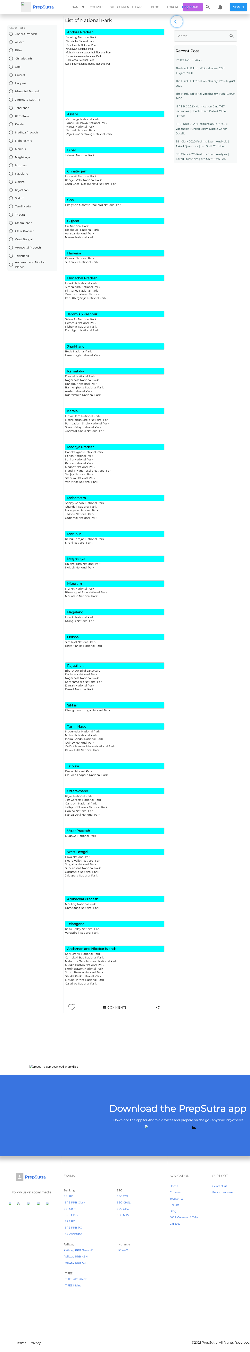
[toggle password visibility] (232, 36)
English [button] (188, 7)
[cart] (220, 7)
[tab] (77, 7)
